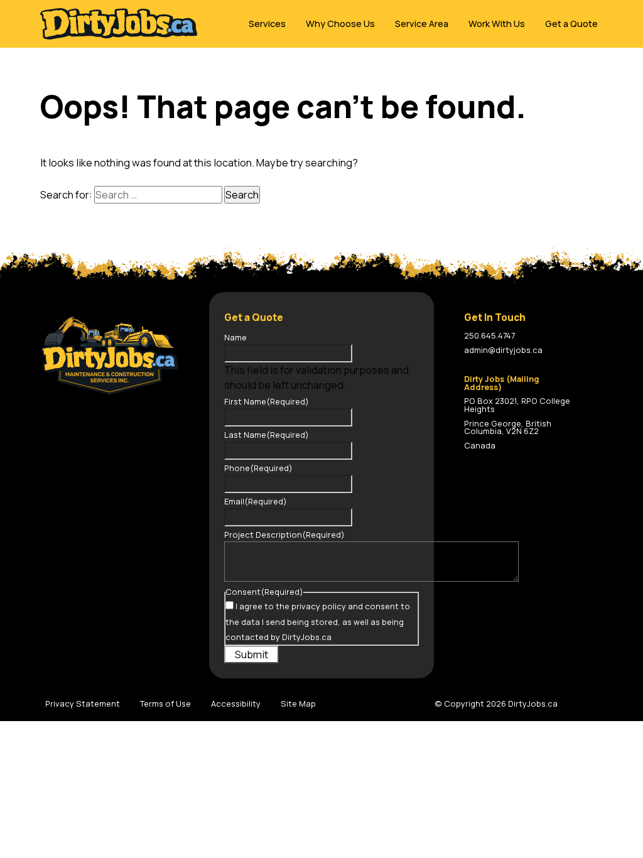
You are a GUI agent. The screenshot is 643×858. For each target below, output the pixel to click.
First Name (266, 401)
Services (267, 24)
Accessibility (236, 703)
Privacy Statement (82, 703)
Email (255, 501)
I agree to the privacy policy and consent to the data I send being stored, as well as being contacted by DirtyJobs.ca (317, 621)
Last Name (266, 434)
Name (235, 337)
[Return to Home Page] (118, 24)
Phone (258, 468)
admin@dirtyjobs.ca (503, 350)
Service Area (421, 24)
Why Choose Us (340, 24)
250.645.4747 (489, 335)
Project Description (284, 534)
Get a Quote (571, 24)
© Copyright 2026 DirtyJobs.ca (496, 703)
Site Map (298, 703)
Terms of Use (165, 703)
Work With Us (496, 24)
